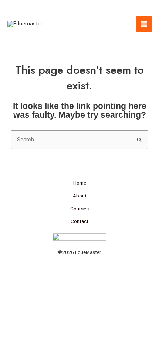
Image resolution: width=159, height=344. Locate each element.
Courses (79, 208)
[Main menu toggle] (144, 24)
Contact (79, 221)
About (80, 196)
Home (79, 183)
